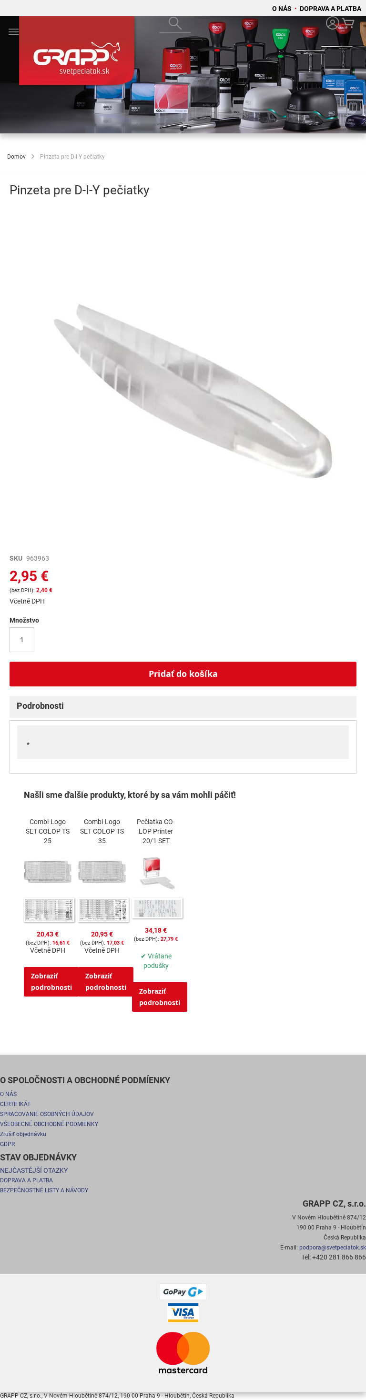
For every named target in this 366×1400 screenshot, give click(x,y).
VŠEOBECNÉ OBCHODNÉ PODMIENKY (49, 1124)
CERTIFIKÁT (15, 1104)
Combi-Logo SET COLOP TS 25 (48, 831)
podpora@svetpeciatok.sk (332, 1247)
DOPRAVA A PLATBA (330, 8)
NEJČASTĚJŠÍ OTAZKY (34, 1170)
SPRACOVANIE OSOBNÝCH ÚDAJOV (47, 1114)
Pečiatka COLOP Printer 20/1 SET (156, 831)
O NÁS (282, 8)
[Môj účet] (332, 24)
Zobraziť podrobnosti (51, 981)
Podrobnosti (40, 706)
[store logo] (78, 54)
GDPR (7, 1144)
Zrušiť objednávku (23, 1134)
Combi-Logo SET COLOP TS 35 (102, 831)
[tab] (183, 707)
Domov (16, 156)
